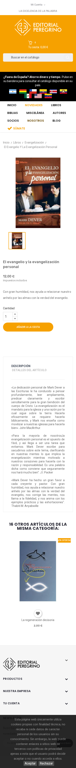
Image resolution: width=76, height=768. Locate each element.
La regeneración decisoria (37, 620)
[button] (38, 45)
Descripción (20, 366)
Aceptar (30, 763)
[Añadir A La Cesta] (26, 605)
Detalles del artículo (29, 370)
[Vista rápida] (37, 604)
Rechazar (46, 763)
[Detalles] (49, 604)
